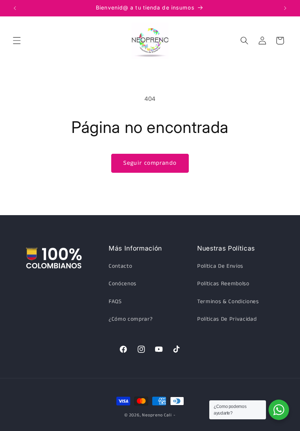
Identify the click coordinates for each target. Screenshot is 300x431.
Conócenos (122, 284)
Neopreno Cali (157, 415)
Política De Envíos (220, 266)
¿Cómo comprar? (131, 319)
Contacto (120, 266)
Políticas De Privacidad (226, 319)
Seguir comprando (150, 163)
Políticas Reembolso (223, 284)
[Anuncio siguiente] (285, 8)
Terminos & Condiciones (228, 302)
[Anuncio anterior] (15, 8)
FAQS (115, 302)
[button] (17, 40)
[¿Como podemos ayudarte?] (279, 410)
